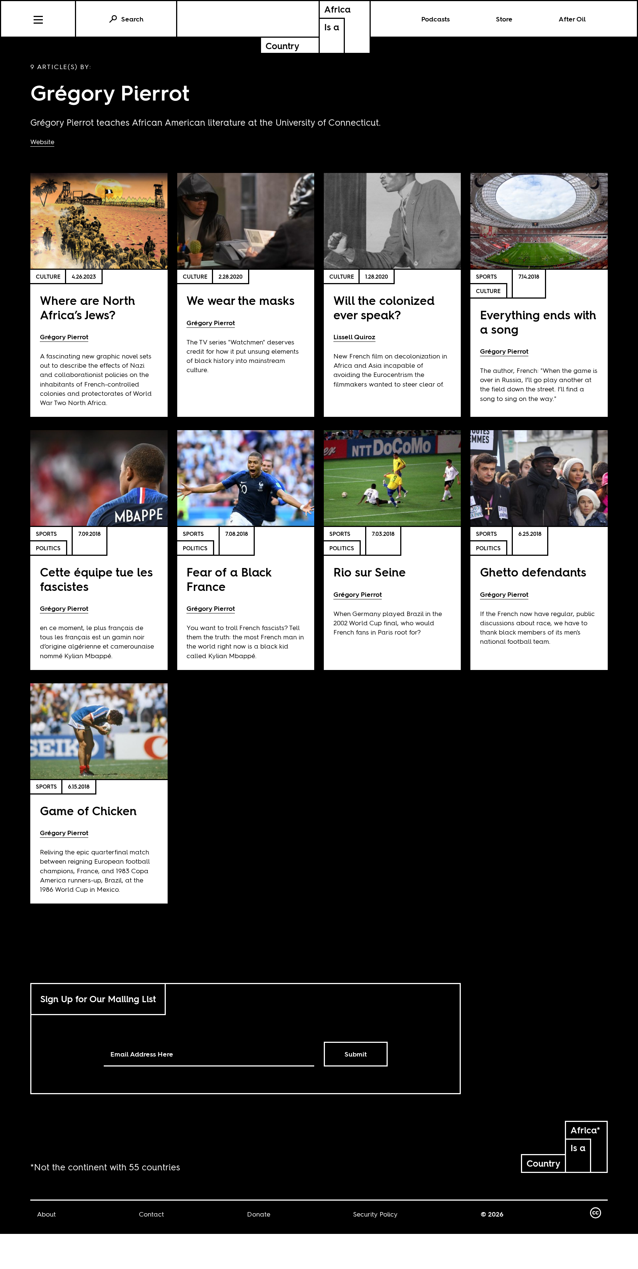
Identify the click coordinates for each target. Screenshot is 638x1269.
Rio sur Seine (369, 572)
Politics (48, 548)
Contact (151, 1214)
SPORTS (486, 276)
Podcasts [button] (435, 19)
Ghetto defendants (533, 572)
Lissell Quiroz (354, 336)
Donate (258, 1214)
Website (42, 141)
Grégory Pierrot (64, 336)
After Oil (572, 19)
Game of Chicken (88, 811)
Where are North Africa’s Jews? (87, 307)
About (46, 1214)
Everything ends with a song (538, 322)
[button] (38, 19)
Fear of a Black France (228, 579)
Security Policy (375, 1214)
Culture (48, 276)
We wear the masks (240, 300)
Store (504, 19)
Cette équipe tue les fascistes (96, 579)
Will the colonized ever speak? (384, 307)
